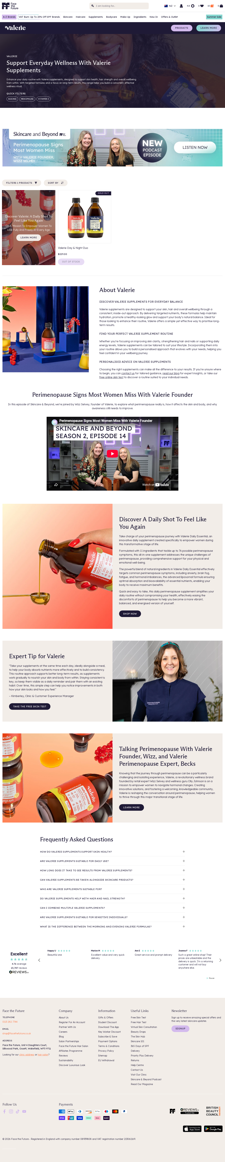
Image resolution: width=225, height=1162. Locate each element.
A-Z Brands (9, 16)
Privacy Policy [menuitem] (106, 1050)
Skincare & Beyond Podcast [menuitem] (146, 1079)
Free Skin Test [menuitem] (138, 1017)
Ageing (12, 99)
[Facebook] (4, 1111)
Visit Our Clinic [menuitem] (139, 1074)
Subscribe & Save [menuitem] (107, 1036)
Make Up (125, 16)
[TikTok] (18, 1111)
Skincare (67, 16)
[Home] (172, 1111)
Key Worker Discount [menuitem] (109, 1031)
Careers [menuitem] (63, 1031)
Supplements (96, 16)
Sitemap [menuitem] (102, 1055)
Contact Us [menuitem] (137, 1069)
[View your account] (181, 6)
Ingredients (140, 16)
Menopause (27, 99)
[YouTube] (24, 1111)
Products (181, 28)
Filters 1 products (19, 182)
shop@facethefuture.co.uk (16, 1033)
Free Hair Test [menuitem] (138, 1022)
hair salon (43, 1054)
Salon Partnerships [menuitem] (69, 1041)
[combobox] (119, 6)
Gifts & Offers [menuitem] (105, 1017)
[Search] (92, 6)
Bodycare (111, 16)
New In (154, 16)
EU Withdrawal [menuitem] (106, 1060)
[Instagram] (11, 1111)
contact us (128, 373)
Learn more (208, 28)
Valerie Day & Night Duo (73, 248)
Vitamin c (43, 99)
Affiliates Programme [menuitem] (70, 1050)
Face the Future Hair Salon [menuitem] (73, 1046)
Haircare (80, 16)
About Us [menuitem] (64, 1017)
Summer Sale (214, 16)
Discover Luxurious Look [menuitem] (72, 1065)
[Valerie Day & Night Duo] (84, 216)
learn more (28, 237)
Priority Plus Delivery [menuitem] (142, 1055)
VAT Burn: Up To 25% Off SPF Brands (39, 16)
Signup (180, 1028)
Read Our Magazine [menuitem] (142, 1084)
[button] (39, 960)
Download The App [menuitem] (108, 1027)
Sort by (53, 182)
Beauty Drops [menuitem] (138, 1031)
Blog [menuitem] (61, 1036)
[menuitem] (4, 1111)
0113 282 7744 (9, 1021)
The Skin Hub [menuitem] (138, 1036)
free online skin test (111, 377)
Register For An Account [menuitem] (72, 1022)
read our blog (171, 373)
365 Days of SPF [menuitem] (140, 1046)
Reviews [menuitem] (63, 1055)
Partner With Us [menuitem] (67, 1027)
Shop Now (130, 613)
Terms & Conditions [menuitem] (108, 1046)
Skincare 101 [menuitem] (137, 1041)
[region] (129, 960)
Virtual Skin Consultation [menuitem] (144, 1027)
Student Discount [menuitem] (107, 1022)
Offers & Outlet (169, 16)
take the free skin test (29, 706)
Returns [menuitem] (135, 1060)
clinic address (26, 1054)
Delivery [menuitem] (135, 1050)
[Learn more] (112, 147)
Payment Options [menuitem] (107, 1041)
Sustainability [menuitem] (66, 1060)
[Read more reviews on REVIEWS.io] (19, 972)
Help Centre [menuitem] (137, 1065)
